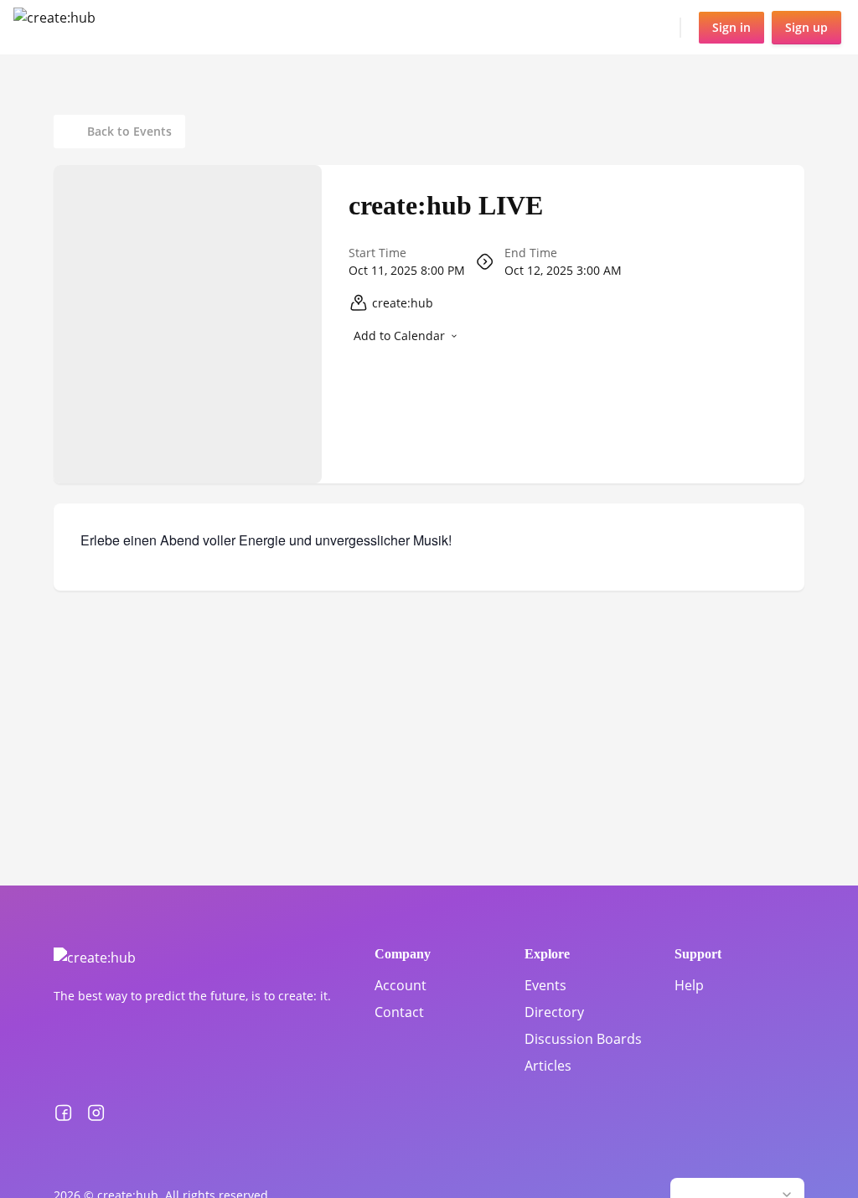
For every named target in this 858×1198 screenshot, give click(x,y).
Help (689, 985)
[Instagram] (96, 1113)
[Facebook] (63, 1113)
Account (400, 985)
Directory (554, 1012)
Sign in (731, 27)
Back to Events (129, 131)
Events (545, 985)
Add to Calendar (399, 335)
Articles (548, 1065)
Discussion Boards (583, 1039)
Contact (399, 1012)
